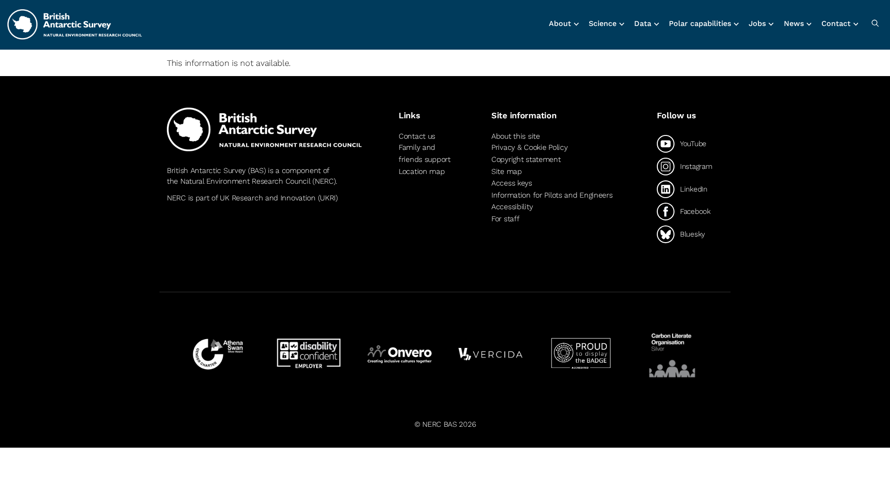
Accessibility (512, 206)
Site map (506, 171)
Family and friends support (425, 153)
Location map (422, 171)
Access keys (511, 183)
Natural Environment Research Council (245, 181)
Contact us (417, 136)
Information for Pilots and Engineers (552, 195)
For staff (505, 218)
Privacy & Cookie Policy (529, 147)
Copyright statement (526, 159)
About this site (515, 136)
